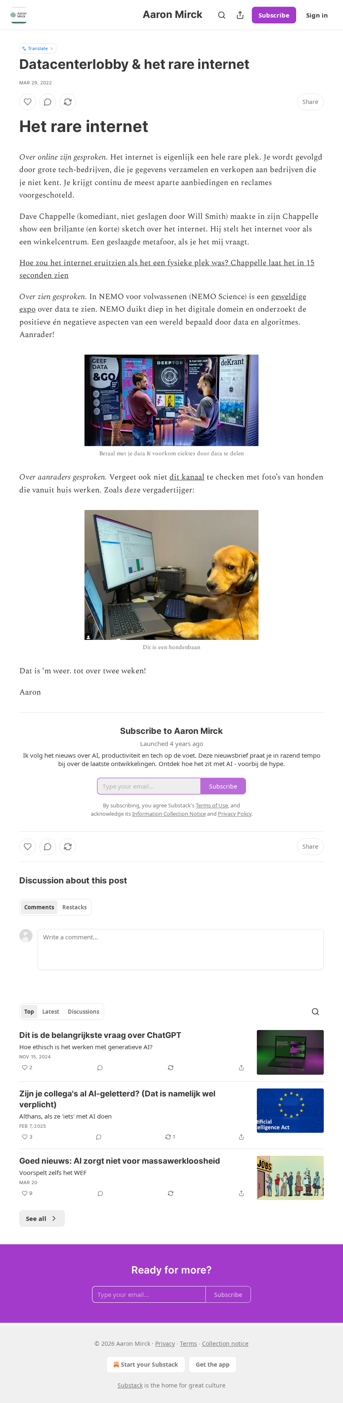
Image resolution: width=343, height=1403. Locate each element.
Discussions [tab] (83, 1011)
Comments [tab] (39, 907)
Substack (130, 1385)
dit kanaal (187, 477)
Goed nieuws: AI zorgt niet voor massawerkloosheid (119, 1161)
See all (36, 1218)
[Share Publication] (240, 15)
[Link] (7, 126)
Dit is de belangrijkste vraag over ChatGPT (100, 1035)
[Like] (27, 102)
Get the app (213, 1364)
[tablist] (55, 907)
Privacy (165, 1343)
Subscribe (274, 15)
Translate (38, 48)
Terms (188, 1343)
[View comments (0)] (47, 102)
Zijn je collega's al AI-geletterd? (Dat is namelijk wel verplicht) (117, 1099)
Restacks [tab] (74, 907)
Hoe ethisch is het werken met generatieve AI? (86, 1047)
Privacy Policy (234, 813)
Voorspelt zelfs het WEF (53, 1172)
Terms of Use (212, 805)
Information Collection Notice (169, 813)
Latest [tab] (50, 1011)
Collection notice (225, 1343)
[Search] (221, 15)
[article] (171, 1052)
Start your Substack (149, 1364)
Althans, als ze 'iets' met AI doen (65, 1116)
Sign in (317, 15)
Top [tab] (29, 1011)
